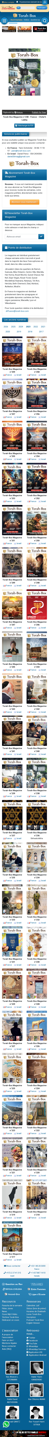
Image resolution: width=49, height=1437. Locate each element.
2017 (41, 332)
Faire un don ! (8, 1340)
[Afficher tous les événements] (17, 2)
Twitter (31, 1338)
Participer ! (42, 8)
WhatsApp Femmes (37, 1349)
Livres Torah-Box (34, 1314)
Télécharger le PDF (25, 125)
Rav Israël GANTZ (12, 1422)
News (4, 1311)
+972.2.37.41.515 (13, 1273)
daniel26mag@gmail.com (18, 156)
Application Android (37, 1355)
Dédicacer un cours (10, 1320)
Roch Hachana (16, 20)
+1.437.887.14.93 (38, 1273)
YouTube (33, 1343)
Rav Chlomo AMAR (36, 1399)
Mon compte (9, 2)
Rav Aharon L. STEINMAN (12, 1378)
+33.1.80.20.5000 (38, 1266)
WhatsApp (33, 1346)
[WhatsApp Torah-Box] (44, 2)
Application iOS (35, 1352)
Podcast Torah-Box (35, 1320)
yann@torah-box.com (21, 151)
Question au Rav (37, 20)
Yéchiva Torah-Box (10, 1317)
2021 (43, 327)
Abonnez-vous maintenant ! (25, 202)
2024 (21, 327)
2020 (8, 332)
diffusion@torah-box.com (17, 311)
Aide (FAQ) (6, 1349)
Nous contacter (13, 1266)
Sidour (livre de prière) (36, 1308)
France (8, 375)
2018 (30, 332)
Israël (18, 375)
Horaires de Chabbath (36, 1311)
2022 (35, 327)
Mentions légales (9, 1343)
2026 (6, 327)
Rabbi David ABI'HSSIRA (12, 1400)
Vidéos (26, 20)
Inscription (31, 1317)
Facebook (33, 1341)
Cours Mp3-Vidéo (9, 1314)
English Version (33, 1323)
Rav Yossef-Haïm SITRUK (37, 1423)
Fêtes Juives (7, 1308)
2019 (19, 332)
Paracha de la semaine (12, 1305)
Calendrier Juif (33, 1305)
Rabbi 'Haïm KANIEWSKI (36, 1378)
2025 (13, 327)
